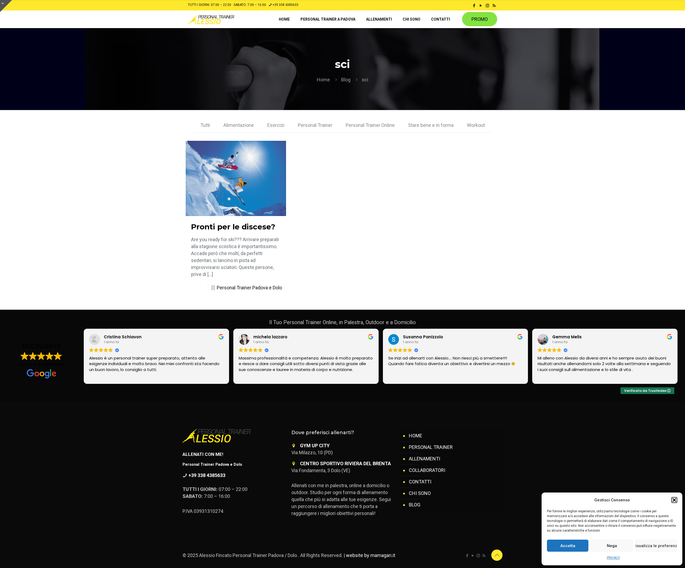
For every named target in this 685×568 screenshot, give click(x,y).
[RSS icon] (494, 5)
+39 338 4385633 (285, 5)
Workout (476, 125)
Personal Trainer (315, 125)
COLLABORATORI (427, 470)
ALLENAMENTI (424, 458)
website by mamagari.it (370, 555)
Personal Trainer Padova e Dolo (249, 287)
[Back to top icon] (497, 555)
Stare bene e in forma (431, 125)
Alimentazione (238, 125)
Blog (346, 79)
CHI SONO (420, 493)
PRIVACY (613, 558)
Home (323, 79)
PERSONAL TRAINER (431, 447)
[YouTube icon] (481, 5)
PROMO (479, 19)
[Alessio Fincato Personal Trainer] (222, 19)
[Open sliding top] (6, 6)
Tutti (205, 125)
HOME (415, 435)
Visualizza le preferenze (656, 545)
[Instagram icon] (487, 5)
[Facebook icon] (474, 5)
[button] (674, 500)
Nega (612, 545)
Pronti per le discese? (233, 226)
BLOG (414, 505)
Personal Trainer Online (370, 125)
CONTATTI (420, 481)
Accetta (567, 545)
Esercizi (275, 125)
